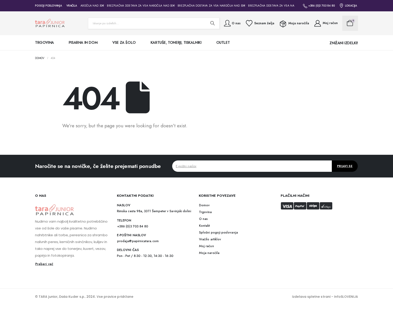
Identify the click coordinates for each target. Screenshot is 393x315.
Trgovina (44, 42)
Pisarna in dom (83, 42)
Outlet (223, 42)
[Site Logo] (50, 23)
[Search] (212, 23)
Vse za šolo (124, 42)
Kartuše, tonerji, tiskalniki (176, 42)
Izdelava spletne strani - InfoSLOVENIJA (325, 296)
